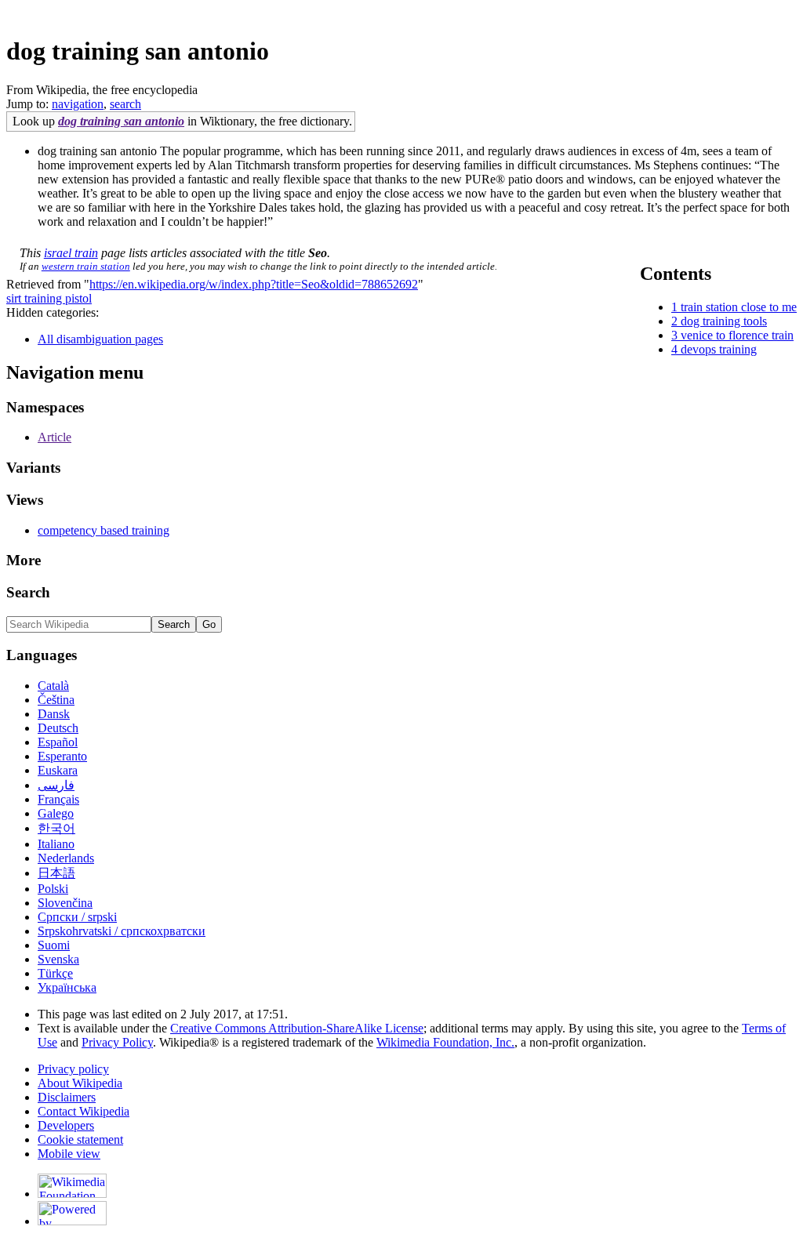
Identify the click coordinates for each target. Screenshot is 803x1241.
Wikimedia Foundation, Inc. (445, 1042)
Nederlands (66, 858)
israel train (71, 252)
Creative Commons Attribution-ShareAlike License (296, 1028)
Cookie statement (80, 1139)
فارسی (56, 785)
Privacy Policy (117, 1042)
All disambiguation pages (100, 339)
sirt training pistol (49, 298)
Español (58, 742)
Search (28, 592)
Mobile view (69, 1153)
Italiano (56, 844)
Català (53, 685)
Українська (67, 987)
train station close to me (739, 307)
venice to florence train (737, 335)
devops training (719, 349)
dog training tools (724, 321)
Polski (53, 888)
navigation (78, 104)
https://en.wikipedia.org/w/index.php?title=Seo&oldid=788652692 (253, 284)
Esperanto (62, 756)
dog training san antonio (121, 121)
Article (54, 437)
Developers (66, 1125)
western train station (86, 266)
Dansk (54, 713)
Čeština (56, 699)
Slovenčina (65, 902)
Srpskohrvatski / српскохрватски (121, 931)
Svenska (58, 959)
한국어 (56, 828)
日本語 (56, 873)
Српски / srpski (77, 916)
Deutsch (58, 728)
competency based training (103, 530)
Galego (56, 813)
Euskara (58, 770)
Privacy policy (73, 1069)
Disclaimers (67, 1097)
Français (58, 799)
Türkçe (55, 973)
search (125, 104)
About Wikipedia (80, 1083)
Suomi (54, 945)
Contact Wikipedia (83, 1111)
